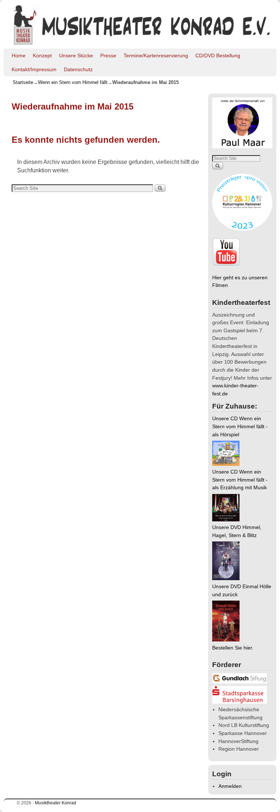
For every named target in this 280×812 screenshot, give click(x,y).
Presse (108, 55)
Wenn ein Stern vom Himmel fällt (73, 82)
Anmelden (230, 786)
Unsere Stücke (76, 55)
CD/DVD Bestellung (217, 55)
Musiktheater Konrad (55, 802)
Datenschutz (78, 69)
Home (19, 55)
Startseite (23, 82)
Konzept (42, 55)
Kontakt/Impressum (34, 69)
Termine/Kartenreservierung (156, 55)
